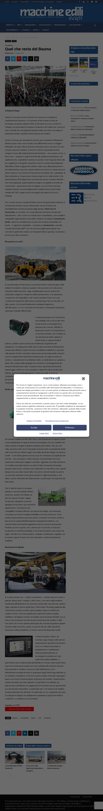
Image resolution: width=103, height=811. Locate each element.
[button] (83, 378)
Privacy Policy (57, 433)
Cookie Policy (44, 433)
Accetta (34, 428)
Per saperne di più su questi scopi (57, 421)
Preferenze (69, 428)
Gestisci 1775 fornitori (34, 421)
